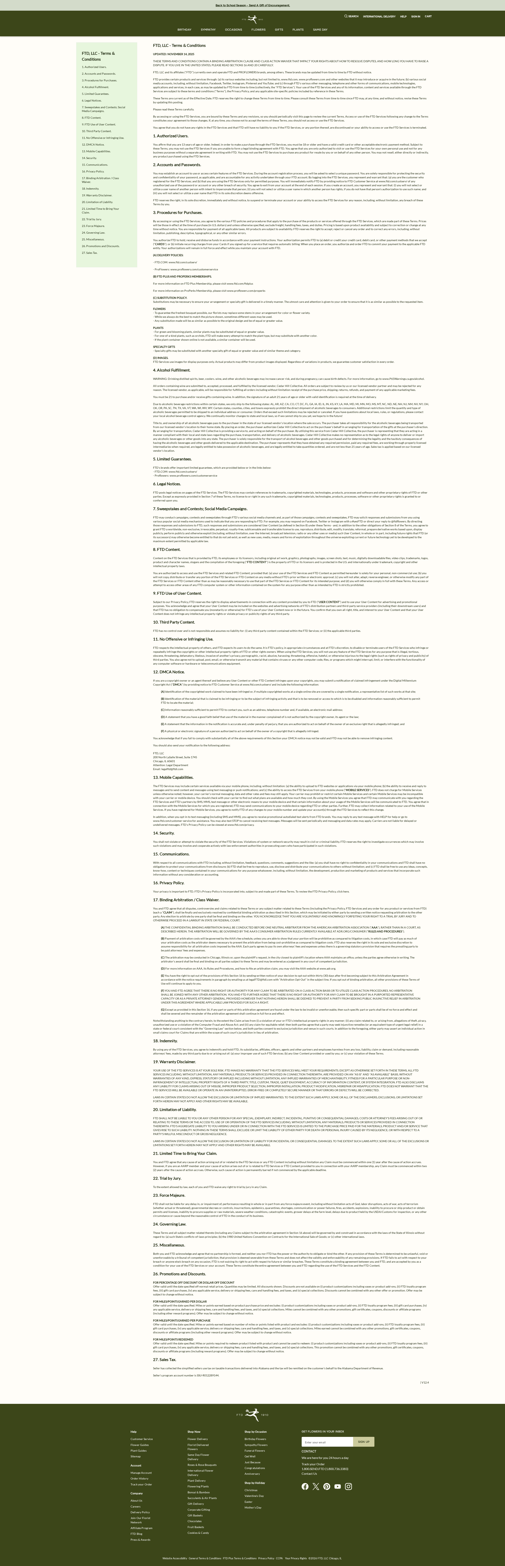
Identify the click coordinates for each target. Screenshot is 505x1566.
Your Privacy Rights (296, 1558)
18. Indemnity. (90, 188)
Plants (298, 29)
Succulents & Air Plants (202, 1498)
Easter (248, 1501)
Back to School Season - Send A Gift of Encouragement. (253, 5)
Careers (135, 1506)
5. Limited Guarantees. (95, 93)
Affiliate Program (142, 1528)
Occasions (233, 29)
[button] (351, 16)
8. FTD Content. (91, 117)
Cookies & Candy (198, 1532)
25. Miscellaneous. (93, 239)
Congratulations (255, 1468)
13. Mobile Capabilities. (96, 151)
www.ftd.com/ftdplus (240, 283)
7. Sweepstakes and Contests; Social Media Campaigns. (103, 109)
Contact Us (309, 1473)
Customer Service (142, 1439)
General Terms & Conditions (205, 1558)
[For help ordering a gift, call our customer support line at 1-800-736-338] (252, 19)
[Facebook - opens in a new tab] (307, 1486)
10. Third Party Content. (96, 131)
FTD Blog (136, 1533)
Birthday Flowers (255, 1439)
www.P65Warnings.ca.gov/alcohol (403, 378)
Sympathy (208, 29)
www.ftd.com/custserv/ (393, 181)
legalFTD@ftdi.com (261, 979)
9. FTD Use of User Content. (99, 124)
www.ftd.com (289, 79)
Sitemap (136, 1456)
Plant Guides (139, 1450)
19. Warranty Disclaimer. (97, 195)
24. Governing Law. (93, 232)
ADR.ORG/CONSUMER (351, 931)
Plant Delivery (197, 1480)
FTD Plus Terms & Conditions (240, 1558)
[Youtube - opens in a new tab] (339, 1486)
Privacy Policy (179, 602)
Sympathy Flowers (256, 1445)
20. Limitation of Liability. (97, 202)
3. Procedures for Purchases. (99, 80)
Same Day (320, 29)
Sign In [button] (415, 16)
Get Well (250, 1456)
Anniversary (252, 1473)
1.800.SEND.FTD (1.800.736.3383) (325, 1468)
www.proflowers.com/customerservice (194, 269)
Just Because (253, 1462)
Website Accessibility (175, 1558)
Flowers (259, 29)
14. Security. (89, 158)
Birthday (184, 29)
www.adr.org (327, 968)
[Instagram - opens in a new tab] (350, 1486)
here (346, 891)
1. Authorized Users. (94, 67)
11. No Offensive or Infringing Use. (103, 137)
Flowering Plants (198, 1486)
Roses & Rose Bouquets (202, 1464)
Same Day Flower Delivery (198, 1457)
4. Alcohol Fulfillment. (95, 87)
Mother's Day (253, 1507)
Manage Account (141, 1472)
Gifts (279, 29)
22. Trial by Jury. (92, 219)
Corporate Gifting (199, 1509)
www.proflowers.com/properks (246, 290)
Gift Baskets (195, 1515)
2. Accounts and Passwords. (99, 73)
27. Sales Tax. (89, 252)
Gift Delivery (196, 1503)
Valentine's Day (254, 1495)
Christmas (251, 1490)
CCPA (279, 1558)
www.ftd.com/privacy (240, 824)
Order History (139, 1478)
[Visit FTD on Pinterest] (328, 1486)
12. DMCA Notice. (93, 144)
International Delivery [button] (379, 16)
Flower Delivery (198, 1439)
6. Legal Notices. (92, 100)
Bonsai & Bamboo (199, 1492)
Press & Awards (140, 1539)
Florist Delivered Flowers (198, 1447)
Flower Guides (140, 1445)
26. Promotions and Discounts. (101, 246)
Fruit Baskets (196, 1527)
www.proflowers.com (312, 79)
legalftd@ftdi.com (172, 769)
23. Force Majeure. (93, 226)
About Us (136, 1500)
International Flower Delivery (200, 1472)
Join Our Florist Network (140, 1520)
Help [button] (403, 16)
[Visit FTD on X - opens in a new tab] (317, 1486)
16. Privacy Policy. (93, 171)
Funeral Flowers (255, 1450)
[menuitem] (184, 30)
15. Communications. (95, 164)
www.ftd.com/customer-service (172, 820)
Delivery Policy (140, 1512)
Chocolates (195, 1521)
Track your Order (141, 1484)
